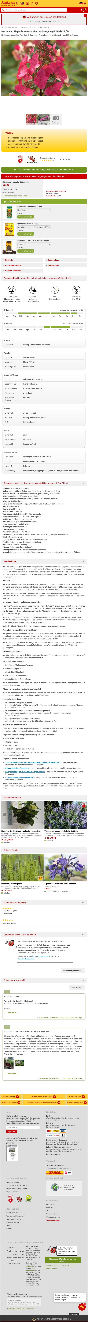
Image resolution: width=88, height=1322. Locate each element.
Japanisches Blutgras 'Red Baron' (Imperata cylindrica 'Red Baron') (32, 762)
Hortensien (32, 27)
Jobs (8, 1225)
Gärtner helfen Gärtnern (15, 1254)
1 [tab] (34, 110)
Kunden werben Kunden (15, 1257)
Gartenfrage (30, 1270)
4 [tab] (42, 110)
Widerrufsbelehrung (53, 1217)
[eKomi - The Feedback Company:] (55, 1187)
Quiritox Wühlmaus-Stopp (27, 224)
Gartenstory (30, 1267)
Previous (4, 815)
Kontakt (9, 1229)
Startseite (4, 27)
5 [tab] (45, 110)
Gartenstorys (11, 1260)
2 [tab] (37, 110)
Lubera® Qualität (12, 1182)
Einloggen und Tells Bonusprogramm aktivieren (62, 1260)
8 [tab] (53, 110)
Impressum (50, 1204)
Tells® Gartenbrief (13, 1264)
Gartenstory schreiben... (73, 971)
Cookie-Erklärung (52, 1214)
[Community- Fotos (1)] (44, 119)
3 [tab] (40, 110)
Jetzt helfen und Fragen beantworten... (21, 1309)
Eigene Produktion (12, 1192)
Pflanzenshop (13, 27)
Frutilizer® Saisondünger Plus (29, 207)
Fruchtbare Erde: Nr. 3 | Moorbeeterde (33, 241)
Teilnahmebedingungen (26, 959)
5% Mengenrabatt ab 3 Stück (56, 191)
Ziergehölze (23, 27)
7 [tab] (51, 110)
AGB (48, 1211)
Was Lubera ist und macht (15, 1216)
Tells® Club (11, 1248)
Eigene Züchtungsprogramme (17, 1189)
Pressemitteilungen (13, 1222)
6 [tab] (48, 110)
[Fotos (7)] (32, 119)
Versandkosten (51, 196)
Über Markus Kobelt (13, 1213)
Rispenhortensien (43, 27)
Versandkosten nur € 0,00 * (56, 1165)
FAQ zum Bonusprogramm (40, 956)
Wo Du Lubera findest (14, 1219)
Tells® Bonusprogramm (15, 1251)
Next (84, 815)
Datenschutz (50, 1207)
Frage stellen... (77, 987)
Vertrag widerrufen (53, 1220)
